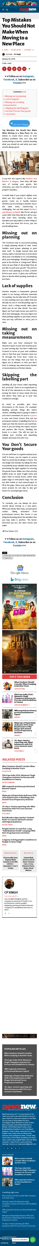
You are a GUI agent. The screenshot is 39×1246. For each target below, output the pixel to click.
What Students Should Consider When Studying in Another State (25, 684)
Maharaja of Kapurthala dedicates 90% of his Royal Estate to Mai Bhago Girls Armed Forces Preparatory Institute (25, 728)
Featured (19, 751)
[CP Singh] (4, 54)
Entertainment (21, 705)
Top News (27, 50)
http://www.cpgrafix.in (11, 896)
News (17, 717)
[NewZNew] (28, 9)
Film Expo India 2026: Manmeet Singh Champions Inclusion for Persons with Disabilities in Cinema (25, 698)
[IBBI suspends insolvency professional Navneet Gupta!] (7, 714)
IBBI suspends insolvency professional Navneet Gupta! (25, 712)
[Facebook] (4, 69)
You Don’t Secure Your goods (17, 111)
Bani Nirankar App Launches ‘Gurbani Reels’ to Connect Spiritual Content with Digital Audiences (18, 819)
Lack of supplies (11, 99)
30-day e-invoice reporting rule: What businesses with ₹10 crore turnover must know (23, 744)
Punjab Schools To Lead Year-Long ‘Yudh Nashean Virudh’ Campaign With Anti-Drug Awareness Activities (18, 831)
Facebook (9, 79)
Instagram (28, 76)
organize (33, 415)
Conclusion (9, 114)
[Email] (24, 69)
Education (19, 689)
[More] (29, 69)
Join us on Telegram (21, 125)
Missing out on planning (14, 96)
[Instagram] (7, 1148)
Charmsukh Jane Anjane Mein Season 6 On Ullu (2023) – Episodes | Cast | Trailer (10, 863)
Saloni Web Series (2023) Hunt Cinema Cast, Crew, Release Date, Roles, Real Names (28, 864)
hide (23, 92)
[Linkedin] (19, 69)
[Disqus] (19, 949)
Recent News (7, 825)
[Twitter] (9, 69)
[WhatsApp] (14, 69)
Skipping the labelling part (16, 108)
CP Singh (17, 54)
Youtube (17, 82)
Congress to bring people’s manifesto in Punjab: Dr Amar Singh (19, 841)
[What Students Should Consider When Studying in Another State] (7, 685)
